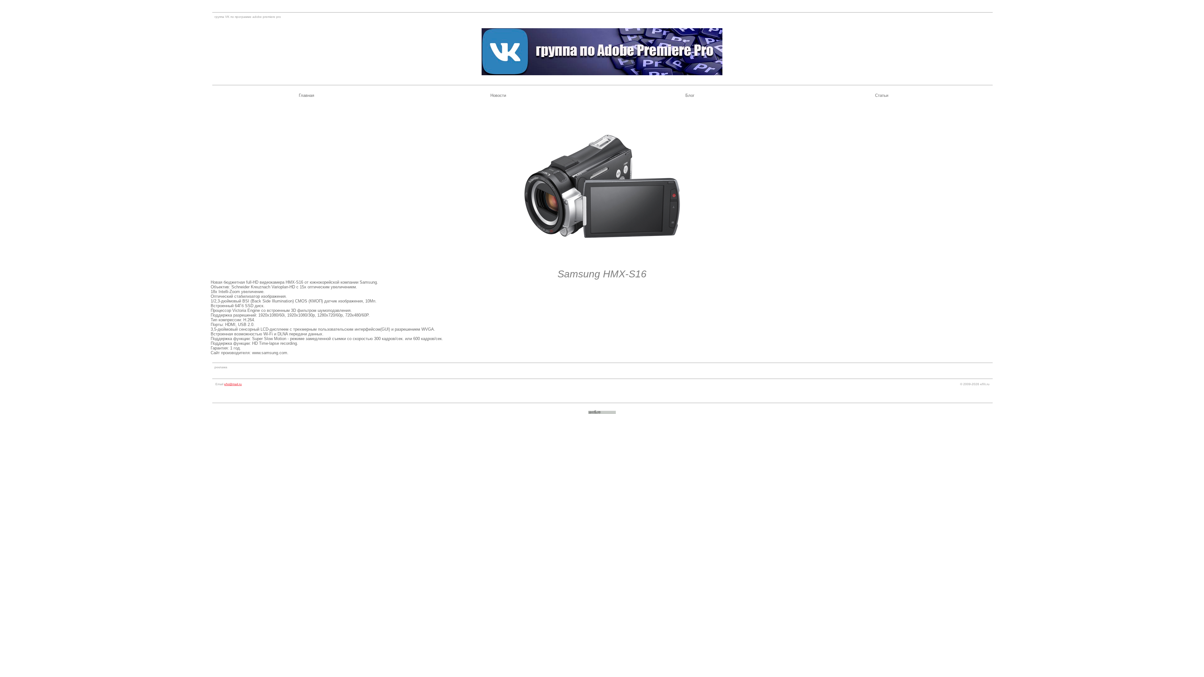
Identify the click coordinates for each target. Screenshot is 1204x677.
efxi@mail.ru (233, 384)
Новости (498, 95)
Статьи (881, 95)
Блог (689, 95)
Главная (306, 95)
